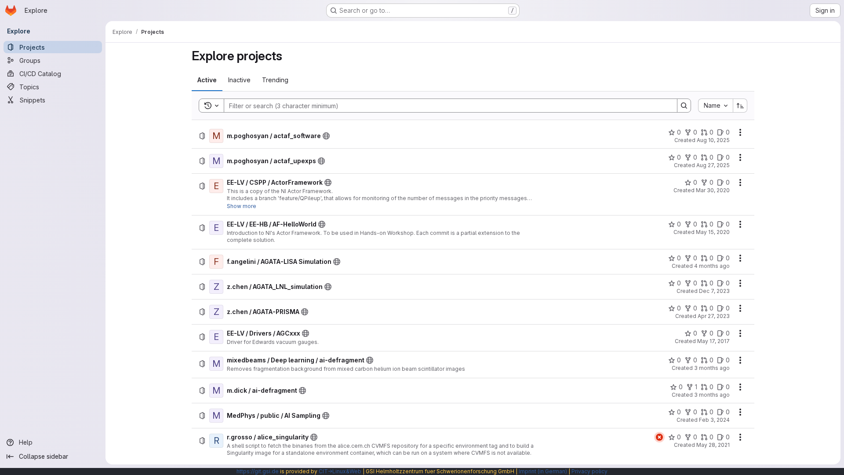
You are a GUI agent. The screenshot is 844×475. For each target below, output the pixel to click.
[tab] (207, 80)
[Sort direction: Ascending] (740, 106)
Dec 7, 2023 (714, 291)
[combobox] (715, 106)
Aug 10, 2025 (713, 140)
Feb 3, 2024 (714, 420)
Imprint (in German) (543, 471)
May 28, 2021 (713, 445)
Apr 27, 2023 (714, 316)
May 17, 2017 (713, 341)
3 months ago (712, 368)
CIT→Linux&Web (340, 471)
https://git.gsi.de (257, 471)
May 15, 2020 (713, 232)
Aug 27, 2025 (713, 165)
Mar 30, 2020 (713, 190)
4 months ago (712, 266)
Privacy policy (589, 471)
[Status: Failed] (659, 437)
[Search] (684, 106)
